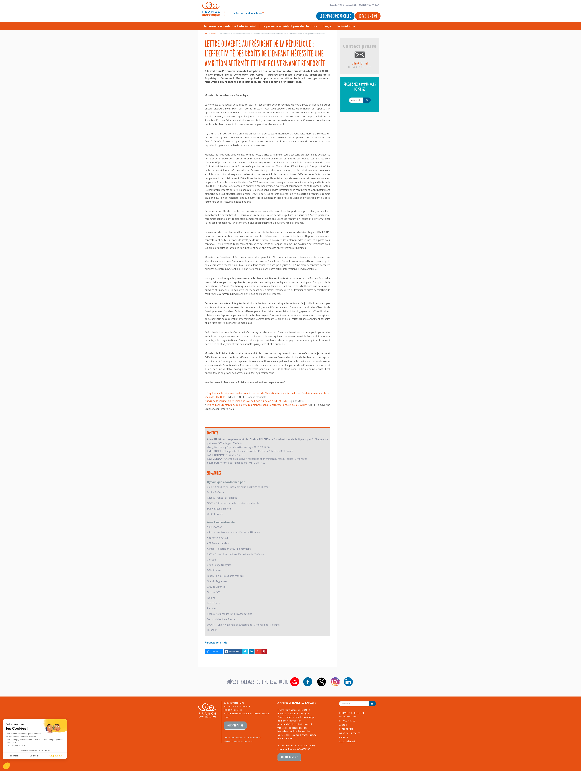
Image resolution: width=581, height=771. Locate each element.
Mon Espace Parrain (369, 5)
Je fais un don (368, 15)
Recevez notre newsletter (343, 5)
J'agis (327, 26)
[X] (321, 682)
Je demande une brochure (335, 15)
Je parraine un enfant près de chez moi (289, 26)
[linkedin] (348, 681)
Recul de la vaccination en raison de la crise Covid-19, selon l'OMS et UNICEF (248, 401)
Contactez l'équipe (235, 725)
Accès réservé (347, 741)
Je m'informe (346, 26)
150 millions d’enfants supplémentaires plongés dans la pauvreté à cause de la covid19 (257, 405)
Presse (213, 33)
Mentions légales (349, 733)
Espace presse (347, 720)
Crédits (343, 737)
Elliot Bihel (359, 63)
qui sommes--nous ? (289, 757)
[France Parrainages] (232, 8)
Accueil (343, 724)
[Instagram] (335, 681)
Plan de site (346, 729)
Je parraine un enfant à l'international (230, 26)
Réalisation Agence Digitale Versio (238, 741)
